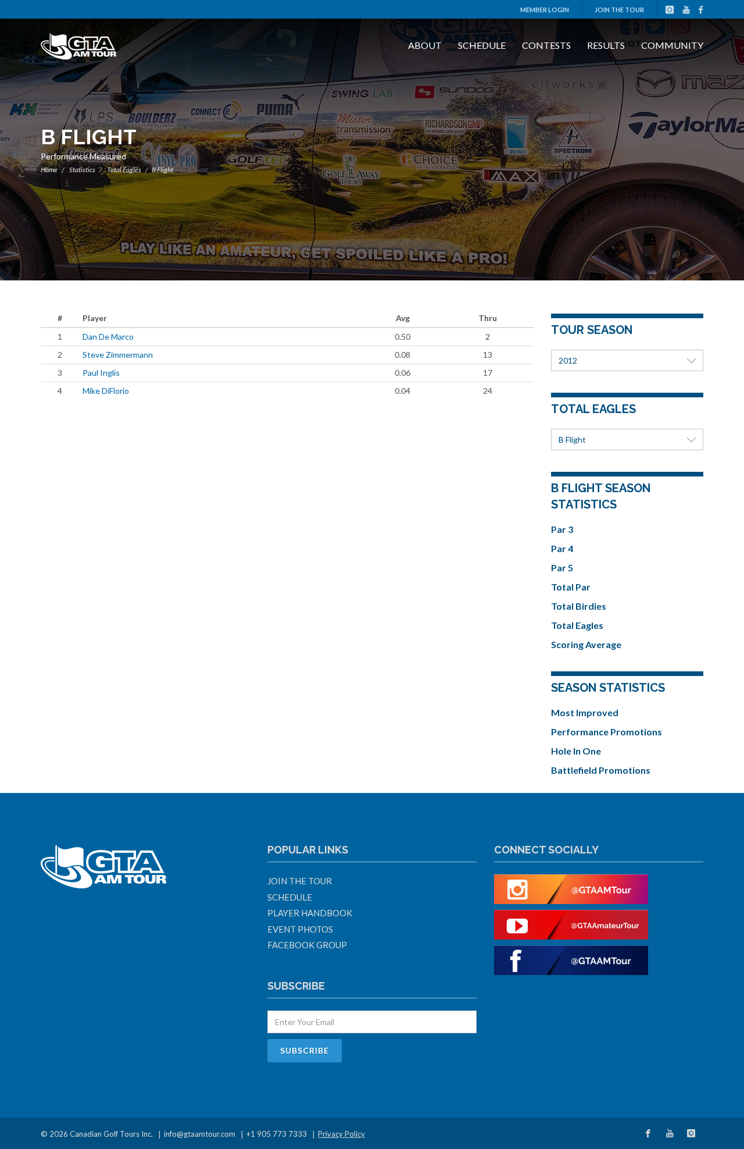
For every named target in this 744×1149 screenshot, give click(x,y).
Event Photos (300, 929)
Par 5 (562, 567)
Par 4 (562, 548)
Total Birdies (578, 605)
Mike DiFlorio (106, 391)
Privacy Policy (341, 1134)
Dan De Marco (108, 337)
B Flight (572, 439)
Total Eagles (124, 169)
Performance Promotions (606, 731)
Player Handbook (309, 913)
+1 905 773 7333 (276, 1134)
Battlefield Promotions (600, 770)
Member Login (544, 9)
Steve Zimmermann (118, 355)
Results (606, 45)
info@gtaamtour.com (199, 1134)
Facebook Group (307, 945)
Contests (546, 45)
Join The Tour (619, 9)
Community (672, 45)
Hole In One (576, 750)
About (425, 45)
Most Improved (584, 712)
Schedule (482, 45)
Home (49, 169)
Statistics (82, 169)
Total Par (571, 586)
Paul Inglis (101, 373)
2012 (568, 360)
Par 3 (562, 529)
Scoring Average (586, 644)
